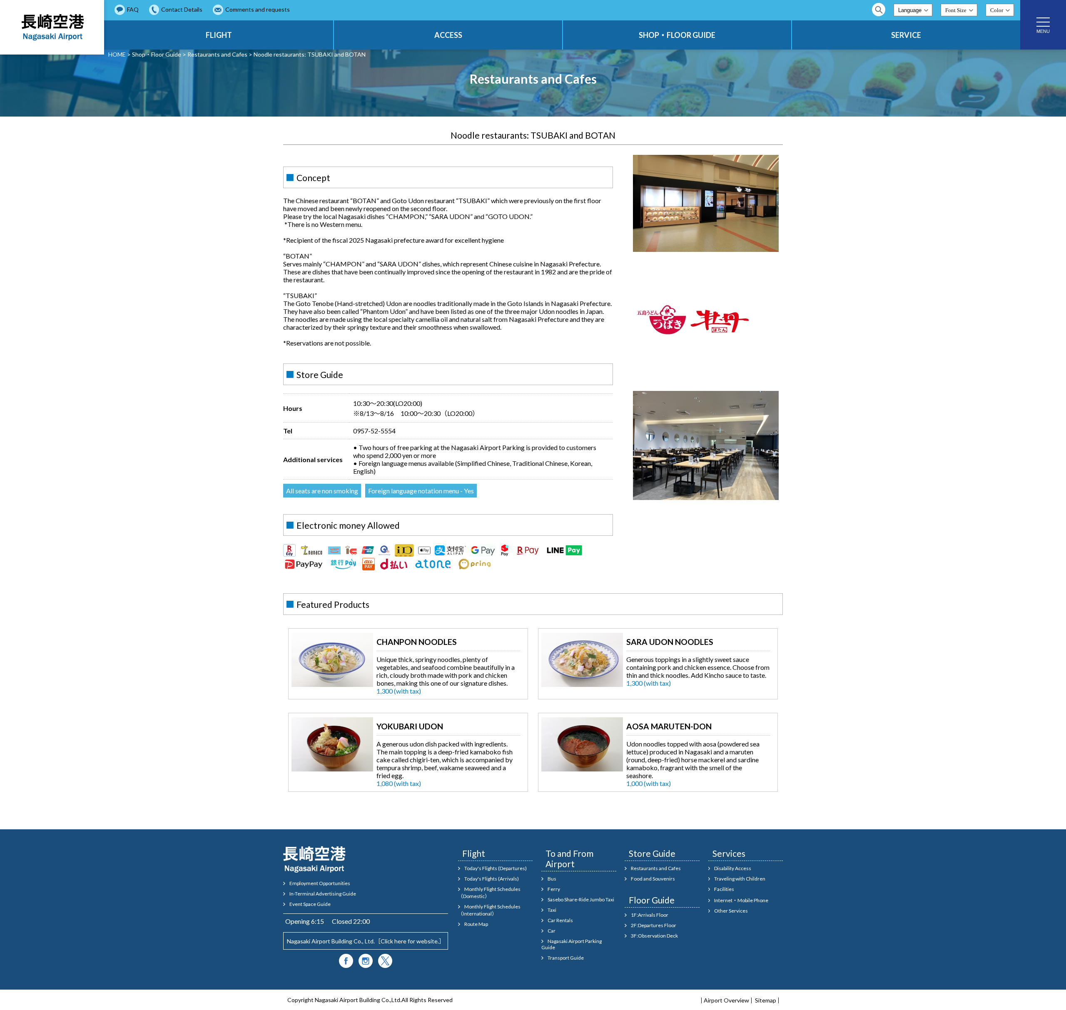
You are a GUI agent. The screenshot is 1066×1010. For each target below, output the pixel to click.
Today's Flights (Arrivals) (491, 879)
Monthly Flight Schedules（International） (489, 910)
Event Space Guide (310, 904)
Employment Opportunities (319, 883)
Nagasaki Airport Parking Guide (571, 944)
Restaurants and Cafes (217, 54)
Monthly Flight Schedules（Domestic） (489, 892)
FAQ (133, 9)
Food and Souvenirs (653, 879)
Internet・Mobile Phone (741, 900)
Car (551, 931)
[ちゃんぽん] (332, 684)
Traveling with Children (739, 879)
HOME (117, 54)
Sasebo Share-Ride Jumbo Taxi (581, 899)
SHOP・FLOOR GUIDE (677, 35)
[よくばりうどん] (332, 769)
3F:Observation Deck (654, 936)
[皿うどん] (582, 684)
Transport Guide (566, 958)
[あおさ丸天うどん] (582, 769)
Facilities (724, 889)
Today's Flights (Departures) (495, 868)
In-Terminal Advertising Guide (322, 894)
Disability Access (732, 868)
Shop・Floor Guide (156, 54)
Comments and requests (257, 9)
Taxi (552, 910)
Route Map (476, 924)
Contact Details (181, 9)
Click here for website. (410, 941)
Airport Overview (726, 1000)
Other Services (731, 911)
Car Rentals (560, 920)
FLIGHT (219, 35)
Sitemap (765, 1000)
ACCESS (448, 35)
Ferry (554, 889)
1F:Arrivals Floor (649, 915)
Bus (552, 879)
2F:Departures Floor (653, 925)
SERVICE (906, 35)
